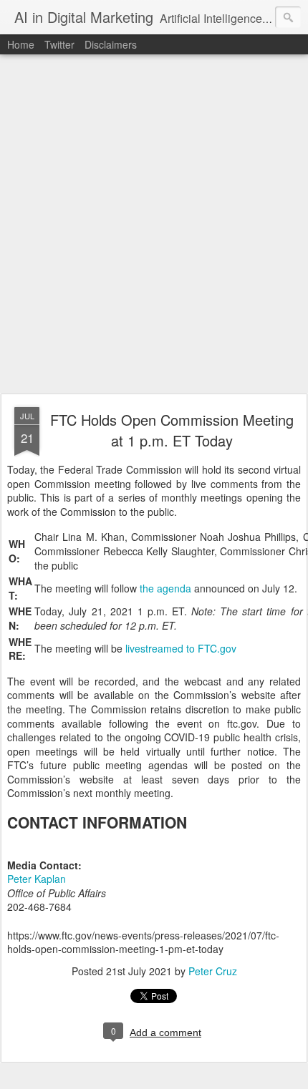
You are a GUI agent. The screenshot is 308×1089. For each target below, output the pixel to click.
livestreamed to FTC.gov (180, 648)
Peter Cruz (212, 971)
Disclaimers (111, 44)
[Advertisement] (154, 225)
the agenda (165, 588)
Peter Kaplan (36, 878)
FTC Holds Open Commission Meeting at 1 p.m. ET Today (172, 430)
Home (20, 44)
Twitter (59, 44)
